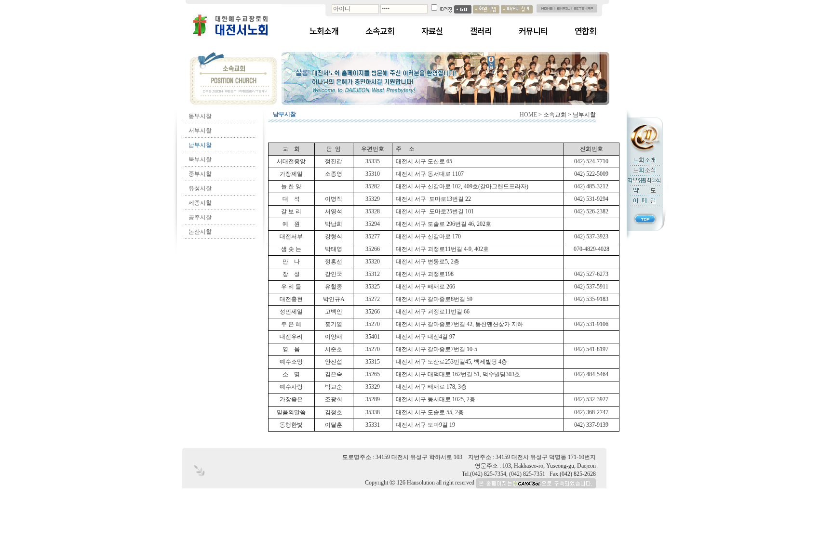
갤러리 (481, 31)
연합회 (585, 31)
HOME (528, 114)
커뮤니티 (533, 31)
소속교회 (379, 31)
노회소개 (323, 31)
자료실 (432, 31)
